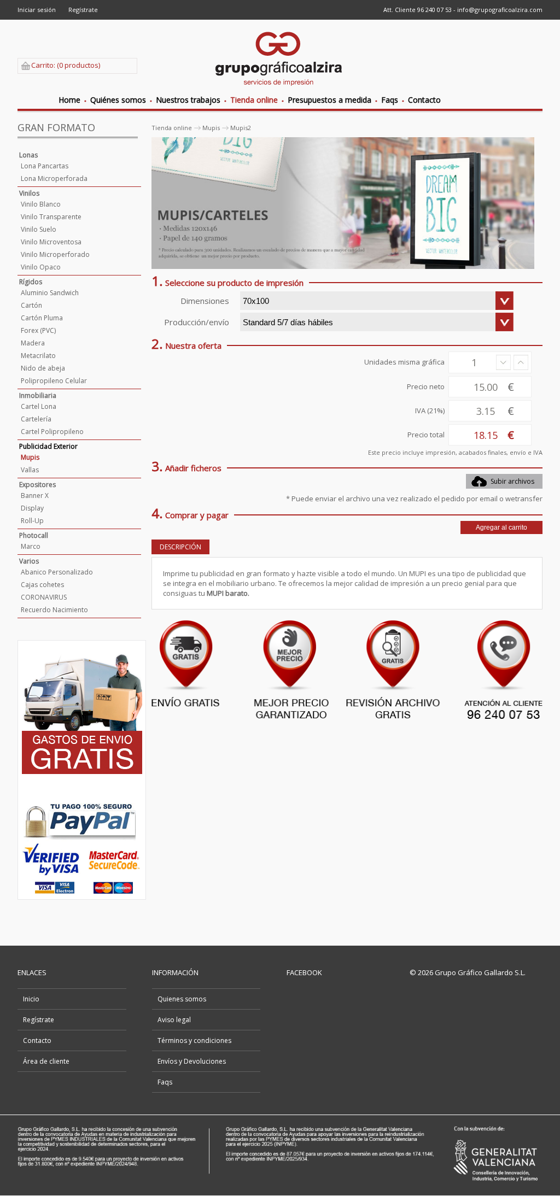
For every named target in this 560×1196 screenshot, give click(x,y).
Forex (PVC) (38, 330)
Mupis (30, 457)
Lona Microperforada (54, 178)
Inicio (31, 999)
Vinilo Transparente (51, 216)
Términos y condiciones (194, 1040)
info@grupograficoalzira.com (499, 9)
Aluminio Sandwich (50, 292)
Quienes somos (182, 999)
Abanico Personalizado (57, 572)
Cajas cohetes (42, 584)
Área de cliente (46, 1061)
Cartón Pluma (42, 318)
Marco (30, 546)
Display (32, 508)
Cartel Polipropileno (52, 431)
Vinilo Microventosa (51, 242)
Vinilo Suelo (38, 229)
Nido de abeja (43, 368)
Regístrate (83, 9)
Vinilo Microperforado (55, 254)
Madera (33, 343)
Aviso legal (174, 1019)
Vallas (30, 469)
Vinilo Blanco (41, 204)
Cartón (31, 305)
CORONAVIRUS (44, 597)
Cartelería (36, 419)
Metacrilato (38, 355)
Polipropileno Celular (54, 380)
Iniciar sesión (37, 9)
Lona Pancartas (44, 166)
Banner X (35, 495)
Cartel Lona (38, 406)
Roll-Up (32, 520)
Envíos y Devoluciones (192, 1061)
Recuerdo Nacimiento (54, 609)
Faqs (165, 1082)
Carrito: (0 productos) (65, 65)
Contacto (37, 1040)
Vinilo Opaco (41, 267)
